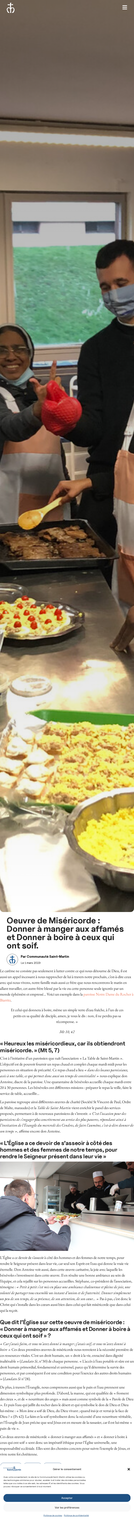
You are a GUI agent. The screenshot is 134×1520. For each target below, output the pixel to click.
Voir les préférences (67, 1507)
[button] (129, 1469)
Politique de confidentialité (76, 1515)
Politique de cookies (52, 1515)
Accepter (67, 1498)
